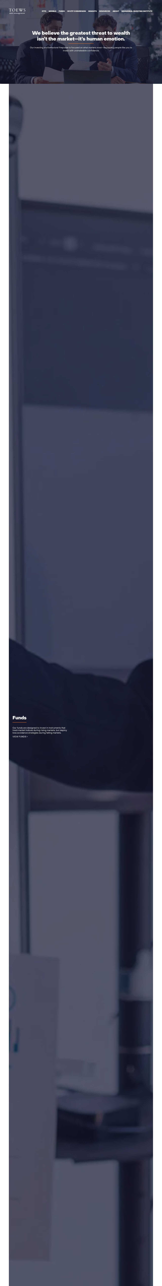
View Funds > (20, 737)
